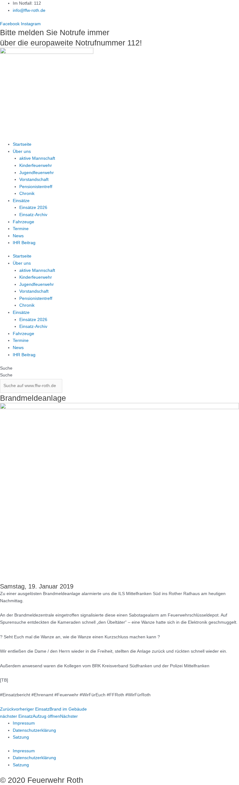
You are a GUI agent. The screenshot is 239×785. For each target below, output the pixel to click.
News (18, 236)
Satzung (21, 737)
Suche (6, 368)
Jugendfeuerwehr (36, 172)
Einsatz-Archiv (33, 214)
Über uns (22, 151)
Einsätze (21, 200)
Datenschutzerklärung (34, 730)
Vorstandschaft (34, 179)
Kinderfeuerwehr (35, 165)
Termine (21, 228)
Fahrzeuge (23, 222)
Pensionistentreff (35, 186)
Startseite (22, 144)
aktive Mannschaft (37, 158)
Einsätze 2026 (33, 207)
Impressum (24, 723)
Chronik (27, 193)
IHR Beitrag (24, 242)
